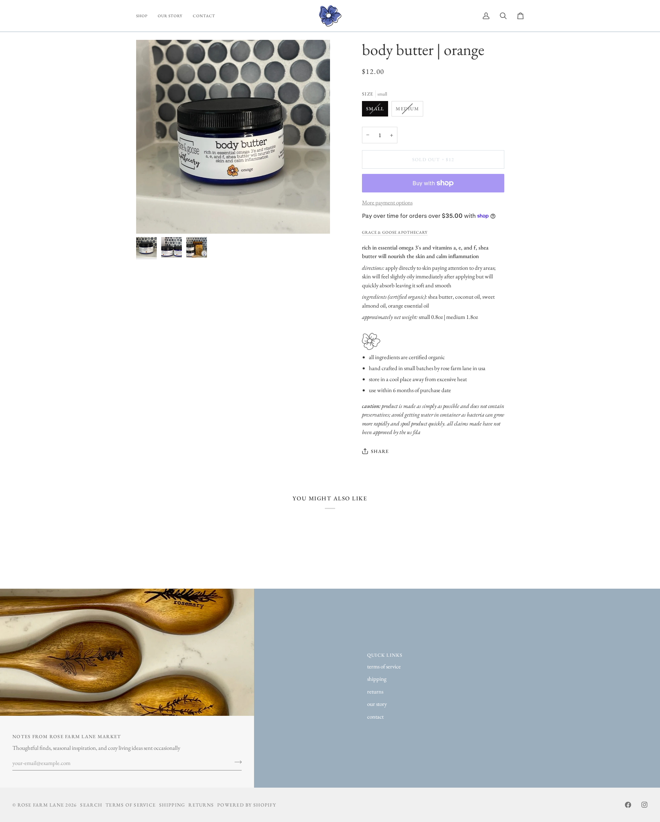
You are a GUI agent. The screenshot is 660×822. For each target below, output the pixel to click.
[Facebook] (628, 805)
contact (375, 716)
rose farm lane (41, 805)
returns (375, 691)
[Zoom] (233, 137)
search (91, 805)
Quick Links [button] (385, 655)
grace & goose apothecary (395, 232)
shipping (376, 678)
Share (380, 451)
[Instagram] (644, 805)
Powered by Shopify (246, 805)
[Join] (236, 762)
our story (377, 704)
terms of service (384, 666)
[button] (144, 16)
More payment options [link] (387, 202)
